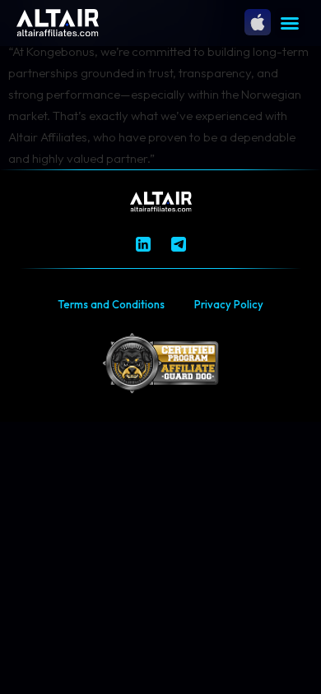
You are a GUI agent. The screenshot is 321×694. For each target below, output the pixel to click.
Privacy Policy (228, 304)
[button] (290, 23)
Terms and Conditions (111, 304)
